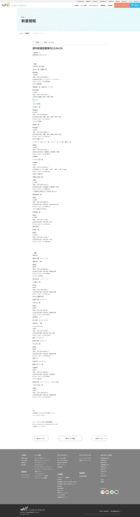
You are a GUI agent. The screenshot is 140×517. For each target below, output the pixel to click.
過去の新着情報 (83, 476)
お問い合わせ (136, 1)
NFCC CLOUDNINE (61, 458)
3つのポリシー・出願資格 (63, 477)
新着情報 (27, 33)
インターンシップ (25, 477)
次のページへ (99, 438)
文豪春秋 (35, 156)
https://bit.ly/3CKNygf (41, 376)
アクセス (130, 1)
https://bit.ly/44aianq (41, 171)
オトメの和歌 (36, 104)
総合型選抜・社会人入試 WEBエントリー (66, 484)
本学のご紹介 (24, 458)
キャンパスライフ (93, 5)
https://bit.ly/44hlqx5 (41, 294)
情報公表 (23, 462)
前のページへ (41, 438)
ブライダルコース (39, 465)
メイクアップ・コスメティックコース (43, 469)
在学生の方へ (124, 1)
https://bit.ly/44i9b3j (41, 314)
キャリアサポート (25, 475)
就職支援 (103, 5)
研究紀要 (23, 465)
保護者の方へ (88, 1)
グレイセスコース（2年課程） (42, 476)
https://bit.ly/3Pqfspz (41, 119)
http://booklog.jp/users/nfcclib (45, 424)
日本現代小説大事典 (38, 66)
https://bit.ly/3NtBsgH (41, 356)
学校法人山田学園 (103, 511)
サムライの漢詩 (36, 121)
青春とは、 (35, 358)
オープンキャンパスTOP (85, 458)
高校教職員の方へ (103, 1)
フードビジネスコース (40, 473)
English (102, 479)
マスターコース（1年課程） (41, 478)
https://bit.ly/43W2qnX (41, 241)
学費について (60, 490)
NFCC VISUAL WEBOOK (62, 460)
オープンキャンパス (123, 5)
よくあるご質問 (61, 495)
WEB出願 (59, 486)
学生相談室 (60, 467)
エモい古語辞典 (37, 84)
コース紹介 (84, 5)
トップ (21, 33)
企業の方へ (118, 1)
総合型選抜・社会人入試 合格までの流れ (66, 482)
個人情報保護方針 (115, 511)
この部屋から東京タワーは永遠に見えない (44, 191)
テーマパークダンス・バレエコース (43, 467)
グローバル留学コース (40, 458)
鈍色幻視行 (35, 226)
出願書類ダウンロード (62, 497)
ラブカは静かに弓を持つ (39, 209)
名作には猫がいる (37, 139)
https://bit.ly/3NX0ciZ (41, 206)
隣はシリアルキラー (38, 338)
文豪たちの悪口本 (37, 174)
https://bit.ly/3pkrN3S (41, 397)
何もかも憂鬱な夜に (38, 296)
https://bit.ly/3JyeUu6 (41, 224)
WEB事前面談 (60, 488)
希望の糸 (35, 255)
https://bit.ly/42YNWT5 (41, 273)
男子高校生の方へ (80, 1)
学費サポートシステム (62, 492)
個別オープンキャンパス (85, 460)
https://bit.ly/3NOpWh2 (41, 81)
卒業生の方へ (111, 1)
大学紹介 (76, 5)
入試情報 (110, 5)
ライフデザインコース (40, 462)
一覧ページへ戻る (70, 438)
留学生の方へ (95, 1)
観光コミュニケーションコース (42, 460)
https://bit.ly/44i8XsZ (41, 154)
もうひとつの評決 (37, 276)
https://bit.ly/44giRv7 (41, 136)
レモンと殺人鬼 (37, 379)
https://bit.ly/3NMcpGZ (41, 189)
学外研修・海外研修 (62, 462)
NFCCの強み (24, 460)
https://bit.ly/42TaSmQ (41, 335)
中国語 (102, 482)
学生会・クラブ (61, 465)
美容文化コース (38, 471)
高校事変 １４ (37, 317)
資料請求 (136, 5)
